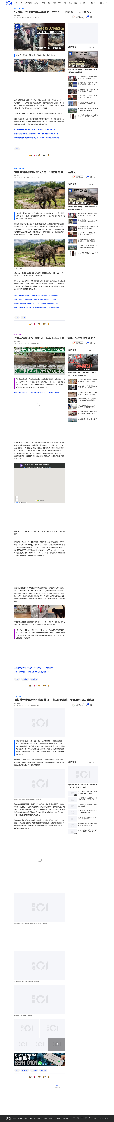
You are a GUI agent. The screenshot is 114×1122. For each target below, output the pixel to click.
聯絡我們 (51, 1118)
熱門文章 (72, 47)
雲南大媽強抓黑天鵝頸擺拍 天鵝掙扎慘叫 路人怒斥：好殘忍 (35, 299)
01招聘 (26, 1118)
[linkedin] (86, 1118)
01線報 (14, 1118)
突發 (20, 696)
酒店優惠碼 (28, 3)
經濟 (81, 3)
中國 (59, 3)
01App (38, 1118)
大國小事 (21, 9)
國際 (54, 3)
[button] (91, 17)
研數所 (21, 335)
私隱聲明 (58, 1118)
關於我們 (20, 1118)
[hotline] (39, 1059)
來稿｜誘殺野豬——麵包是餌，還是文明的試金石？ (31, 672)
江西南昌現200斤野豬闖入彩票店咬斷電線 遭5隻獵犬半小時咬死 (36, 130)
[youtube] (82, 1118)
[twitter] (90, 1118)
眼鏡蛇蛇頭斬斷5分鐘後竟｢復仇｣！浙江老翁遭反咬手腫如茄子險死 (36, 303)
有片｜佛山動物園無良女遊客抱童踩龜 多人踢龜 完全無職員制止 (36, 295)
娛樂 (21, 3)
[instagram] (78, 1118)
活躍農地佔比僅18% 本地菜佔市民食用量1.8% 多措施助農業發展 (36, 393)
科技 (65, 3)
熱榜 (49, 3)
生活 (70, 3)
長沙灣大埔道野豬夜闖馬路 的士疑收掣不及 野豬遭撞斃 (33, 668)
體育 (75, 3)
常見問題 (44, 1118)
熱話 (15, 335)
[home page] (9, 3)
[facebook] (74, 1118)
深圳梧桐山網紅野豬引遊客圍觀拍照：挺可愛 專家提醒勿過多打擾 (36, 138)
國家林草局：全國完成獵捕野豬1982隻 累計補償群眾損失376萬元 (36, 134)
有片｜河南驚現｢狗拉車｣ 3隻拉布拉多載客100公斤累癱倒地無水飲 (37, 307)
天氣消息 (37, 3)
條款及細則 (65, 1118)
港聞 (15, 3)
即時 (43, 3)
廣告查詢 (32, 1118)
